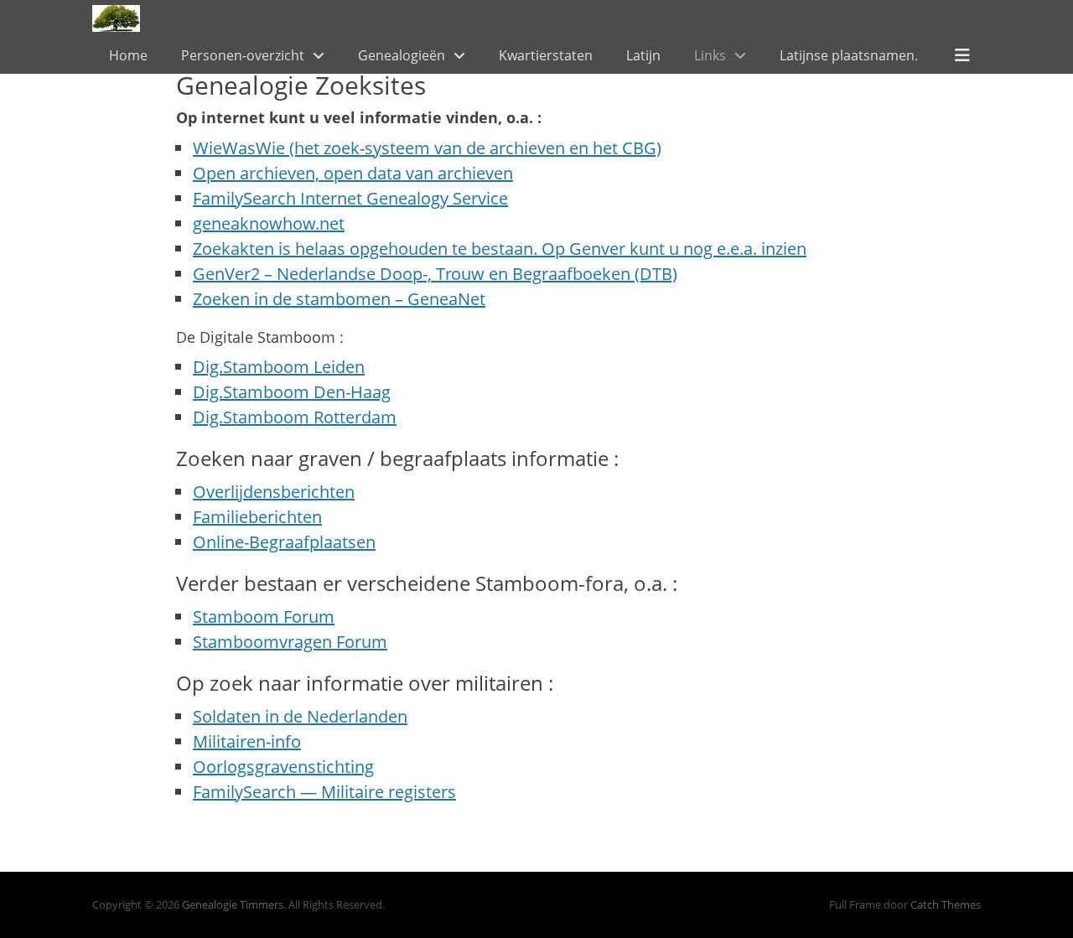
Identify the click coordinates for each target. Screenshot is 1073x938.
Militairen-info (247, 741)
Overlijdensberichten (274, 491)
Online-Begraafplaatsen (284, 542)
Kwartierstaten (546, 55)
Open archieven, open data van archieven (353, 173)
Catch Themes (945, 904)
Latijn (643, 55)
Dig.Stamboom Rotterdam (295, 417)
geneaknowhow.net (269, 223)
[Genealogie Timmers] (116, 18)
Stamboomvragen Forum (290, 641)
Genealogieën (401, 55)
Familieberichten (257, 516)
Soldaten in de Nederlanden (300, 716)
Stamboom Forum (263, 616)
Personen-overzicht (242, 55)
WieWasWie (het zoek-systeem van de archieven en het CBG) (427, 148)
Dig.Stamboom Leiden (279, 366)
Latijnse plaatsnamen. (849, 55)
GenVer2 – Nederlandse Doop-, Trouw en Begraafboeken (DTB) (435, 273)
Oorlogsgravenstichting (283, 766)
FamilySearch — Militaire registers (324, 791)
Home (128, 55)
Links (710, 55)
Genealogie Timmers (232, 904)
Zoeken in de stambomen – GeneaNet (339, 299)
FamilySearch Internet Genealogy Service (350, 198)
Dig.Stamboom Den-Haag (292, 392)
